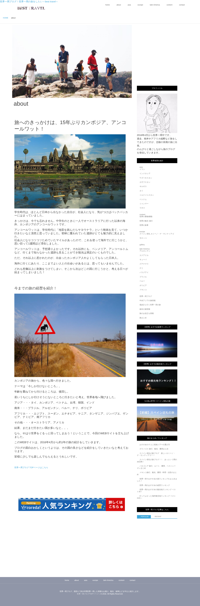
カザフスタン (145, 182)
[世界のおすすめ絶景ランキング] (157, 344)
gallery (142, 245)
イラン (142, 169)
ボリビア (143, 285)
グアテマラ (144, 264)
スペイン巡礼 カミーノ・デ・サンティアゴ (157, 234)
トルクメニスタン (147, 195)
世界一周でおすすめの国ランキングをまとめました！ (157, 480)
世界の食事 (144, 225)
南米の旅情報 (145, 309)
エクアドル (144, 255)
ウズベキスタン (146, 178)
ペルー (142, 281)
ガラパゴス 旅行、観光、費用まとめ (154, 449)
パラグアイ (144, 272)
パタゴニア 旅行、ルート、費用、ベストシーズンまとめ (156, 467)
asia (129, 5)
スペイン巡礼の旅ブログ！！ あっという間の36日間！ (157, 461)
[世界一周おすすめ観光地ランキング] (157, 381)
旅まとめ (143, 318)
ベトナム (143, 199)
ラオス (142, 208)
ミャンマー (144, 204)
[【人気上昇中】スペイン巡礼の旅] (157, 418)
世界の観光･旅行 (146, 221)
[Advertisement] (159, 43)
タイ (141, 191)
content (169, 5)
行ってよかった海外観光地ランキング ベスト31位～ (156, 497)
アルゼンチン (145, 251)
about (119, 5)
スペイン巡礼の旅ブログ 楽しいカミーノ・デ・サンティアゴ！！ (156, 454)
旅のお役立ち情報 (147, 313)
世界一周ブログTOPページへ (88, 594)
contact (182, 5)
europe (140, 5)
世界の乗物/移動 (146, 217)
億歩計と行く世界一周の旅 (150, 305)
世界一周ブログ (146, 296)
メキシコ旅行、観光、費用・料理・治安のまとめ (157, 473)
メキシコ (143, 290)
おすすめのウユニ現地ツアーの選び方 (155, 445)
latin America (155, 5)
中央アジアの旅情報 (147, 300)
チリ (141, 268)
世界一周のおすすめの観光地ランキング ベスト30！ (156, 491)
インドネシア (145, 173)
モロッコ (143, 238)
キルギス (143, 186)
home (107, 5)
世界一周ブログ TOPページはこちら (31, 467)
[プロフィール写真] (157, 113)
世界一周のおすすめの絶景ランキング (155, 485)
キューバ (143, 260)
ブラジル (143, 277)
